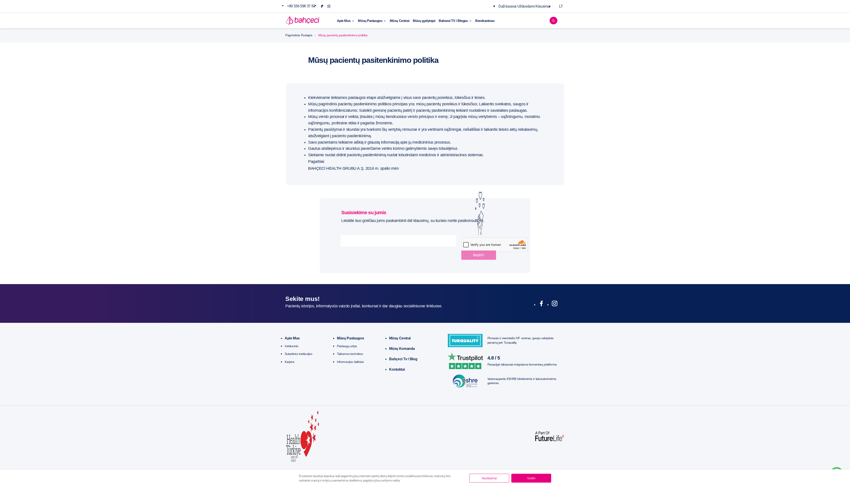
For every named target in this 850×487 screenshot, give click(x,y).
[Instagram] (329, 6)
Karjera (289, 362)
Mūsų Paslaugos (370, 21)
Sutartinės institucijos (298, 354)
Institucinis (291, 346)
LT (561, 6)
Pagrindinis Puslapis (298, 35)
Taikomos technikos (350, 354)
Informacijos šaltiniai (350, 362)
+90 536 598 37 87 (301, 6)
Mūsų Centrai (400, 21)
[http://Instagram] (554, 304)
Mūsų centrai (400, 338)
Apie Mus (344, 21)
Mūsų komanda (402, 348)
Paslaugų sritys (347, 346)
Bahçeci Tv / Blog (403, 359)
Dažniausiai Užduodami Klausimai (524, 6)
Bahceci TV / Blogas (453, 21)
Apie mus (292, 338)
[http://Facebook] (541, 304)
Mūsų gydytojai (424, 21)
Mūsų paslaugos (350, 338)
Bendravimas (485, 21)
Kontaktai (397, 369)
